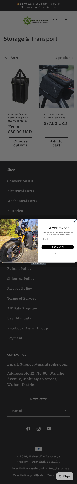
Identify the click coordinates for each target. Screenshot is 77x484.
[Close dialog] (75, 221)
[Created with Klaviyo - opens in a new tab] (38, 264)
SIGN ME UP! (58, 247)
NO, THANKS (57, 253)
